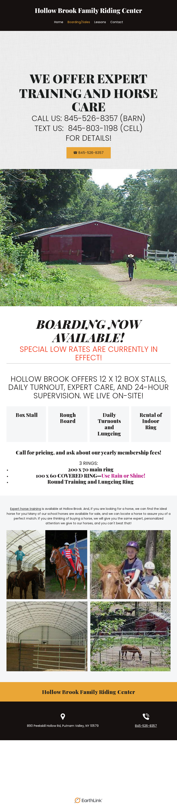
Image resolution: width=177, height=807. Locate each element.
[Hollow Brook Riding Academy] (88, 13)
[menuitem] (58, 22)
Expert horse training (25, 509)
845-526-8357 (146, 726)
